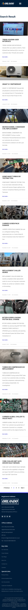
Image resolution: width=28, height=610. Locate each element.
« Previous (6, 488)
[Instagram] (7, 516)
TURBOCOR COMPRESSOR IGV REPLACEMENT (13, 368)
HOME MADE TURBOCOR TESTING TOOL (11, 177)
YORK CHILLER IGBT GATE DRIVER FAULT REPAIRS (12, 462)
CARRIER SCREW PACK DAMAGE (10, 224)
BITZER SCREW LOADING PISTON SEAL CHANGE (11, 318)
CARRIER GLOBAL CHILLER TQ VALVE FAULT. (13, 417)
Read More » (5, 57)
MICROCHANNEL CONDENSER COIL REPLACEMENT (13, 128)
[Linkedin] (2, 516)
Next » (23, 488)
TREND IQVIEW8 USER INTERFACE (10, 40)
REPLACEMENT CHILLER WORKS (11, 271)
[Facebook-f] (5, 516)
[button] (20, 3)
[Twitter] (9, 516)
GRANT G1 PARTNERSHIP (11, 84)
